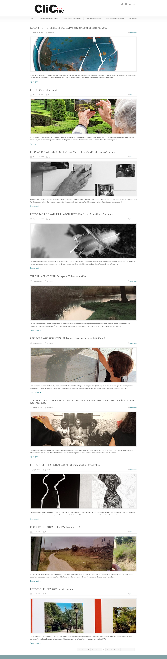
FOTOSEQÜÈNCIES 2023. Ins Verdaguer (51, 589)
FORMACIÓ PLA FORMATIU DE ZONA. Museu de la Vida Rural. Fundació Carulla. (73, 152)
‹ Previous (81, 650)
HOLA (33, 19)
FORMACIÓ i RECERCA (94, 19)
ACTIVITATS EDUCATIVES (50, 19)
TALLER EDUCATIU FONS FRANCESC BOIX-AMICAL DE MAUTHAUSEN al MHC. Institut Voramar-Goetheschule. (83, 401)
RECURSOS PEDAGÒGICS (115, 19)
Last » (131, 650)
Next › (124, 650)
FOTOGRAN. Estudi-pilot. (43, 89)
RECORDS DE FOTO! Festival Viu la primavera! (55, 526)
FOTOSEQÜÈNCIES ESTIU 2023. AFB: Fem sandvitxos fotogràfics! (65, 464)
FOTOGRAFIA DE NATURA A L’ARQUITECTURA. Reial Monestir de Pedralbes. (72, 214)
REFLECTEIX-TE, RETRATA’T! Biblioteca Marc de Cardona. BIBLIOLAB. (68, 338)
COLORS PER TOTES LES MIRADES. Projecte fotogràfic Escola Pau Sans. (68, 27)
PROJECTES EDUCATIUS (72, 19)
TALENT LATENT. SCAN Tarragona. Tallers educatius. (58, 276)
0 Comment (133, 32)
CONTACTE (132, 19)
